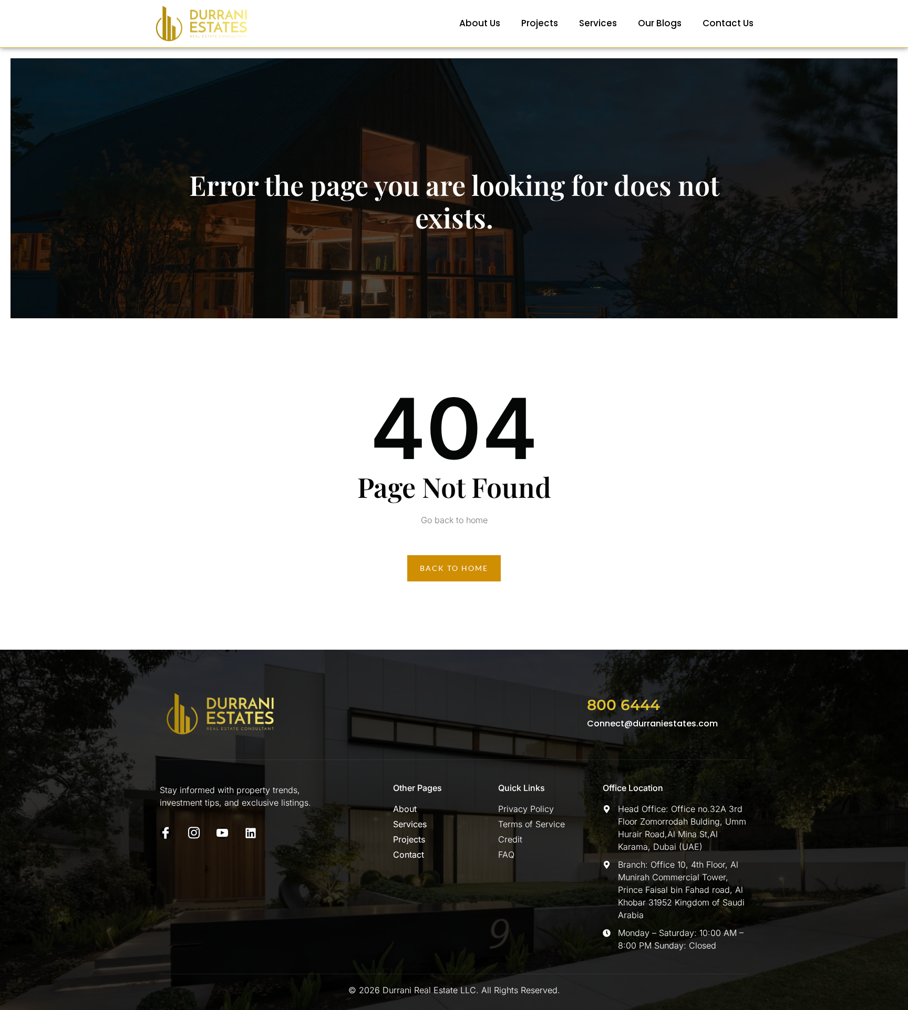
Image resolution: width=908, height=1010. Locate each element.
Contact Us (728, 23)
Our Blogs (660, 23)
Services (598, 23)
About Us (479, 23)
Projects (539, 23)
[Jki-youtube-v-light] (222, 833)
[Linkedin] (250, 833)
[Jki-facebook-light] (165, 833)
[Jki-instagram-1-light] (194, 833)
